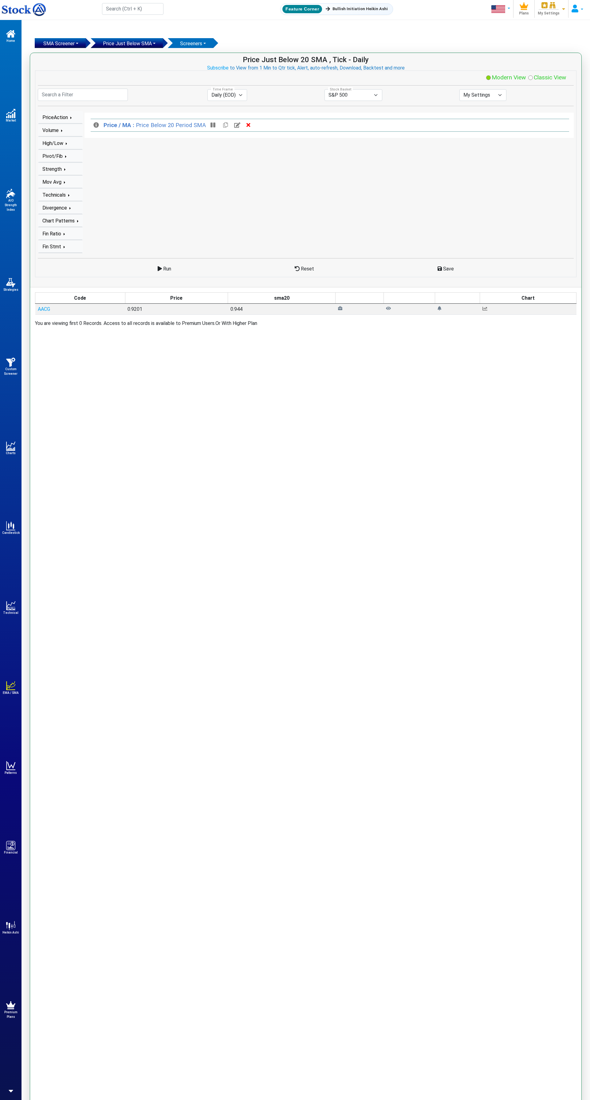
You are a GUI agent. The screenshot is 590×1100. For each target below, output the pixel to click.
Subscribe (218, 68)
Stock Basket (340, 89)
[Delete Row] (248, 125)
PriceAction (55, 117)
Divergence (55, 208)
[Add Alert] (439, 308)
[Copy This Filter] (226, 125)
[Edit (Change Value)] (238, 125)
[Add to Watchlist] (388, 308)
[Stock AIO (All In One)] (23, 10)
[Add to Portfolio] (340, 308)
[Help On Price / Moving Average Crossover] (96, 125)
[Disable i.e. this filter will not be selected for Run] (213, 125)
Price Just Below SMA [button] (127, 43)
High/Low (53, 143)
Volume (51, 130)
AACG (44, 309)
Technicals (54, 195)
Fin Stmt (52, 247)
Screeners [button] (191, 43)
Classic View (549, 77)
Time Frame (223, 89)
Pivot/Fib (53, 156)
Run (166, 269)
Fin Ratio (52, 234)
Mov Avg (52, 182)
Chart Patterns (59, 221)
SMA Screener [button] (59, 43)
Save (448, 269)
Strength (52, 169)
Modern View (508, 77)
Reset (307, 269)
